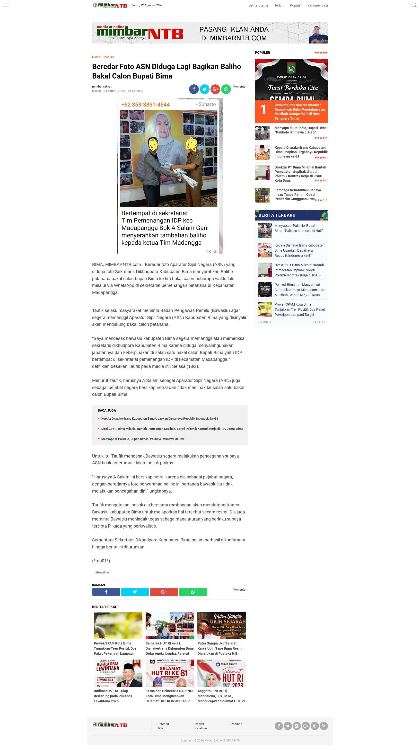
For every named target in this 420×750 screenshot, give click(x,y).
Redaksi (199, 724)
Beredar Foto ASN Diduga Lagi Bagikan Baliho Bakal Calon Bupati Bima (166, 71)
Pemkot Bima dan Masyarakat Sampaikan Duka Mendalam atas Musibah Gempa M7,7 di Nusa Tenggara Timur (299, 290)
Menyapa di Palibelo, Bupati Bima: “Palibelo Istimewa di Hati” (143, 439)
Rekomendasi (317, 5)
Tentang (163, 724)
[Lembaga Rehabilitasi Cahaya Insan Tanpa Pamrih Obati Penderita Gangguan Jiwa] (262, 195)
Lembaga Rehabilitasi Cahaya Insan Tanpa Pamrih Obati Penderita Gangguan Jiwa (298, 194)
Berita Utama (259, 5)
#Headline (102, 572)
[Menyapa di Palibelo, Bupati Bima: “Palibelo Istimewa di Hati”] (262, 133)
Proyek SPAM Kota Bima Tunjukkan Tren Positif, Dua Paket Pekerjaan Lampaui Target (300, 309)
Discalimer (201, 728)
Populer (296, 5)
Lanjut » (319, 322)
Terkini (279, 5)
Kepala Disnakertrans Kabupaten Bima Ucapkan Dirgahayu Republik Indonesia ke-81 (159, 418)
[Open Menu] (6, 5)
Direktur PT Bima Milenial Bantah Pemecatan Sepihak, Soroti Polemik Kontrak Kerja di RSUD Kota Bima (172, 429)
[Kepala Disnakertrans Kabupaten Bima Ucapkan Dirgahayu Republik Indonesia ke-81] (262, 152)
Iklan (161, 728)
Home (96, 57)
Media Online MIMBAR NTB (222, 740)
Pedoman (235, 724)
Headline (108, 57)
